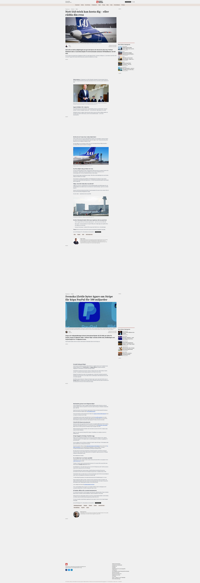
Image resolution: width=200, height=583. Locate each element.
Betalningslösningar (78, 505)
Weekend (72, 9)
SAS (83, 234)
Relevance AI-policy (115, 572)
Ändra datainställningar (116, 578)
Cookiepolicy (114, 570)
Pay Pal (82, 507)
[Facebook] (66, 570)
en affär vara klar (98, 417)
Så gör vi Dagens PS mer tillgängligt (118, 577)
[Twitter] (69, 570)
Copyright (114, 567)
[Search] (132, 2)
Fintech (90, 505)
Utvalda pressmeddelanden (117, 565)
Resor (77, 9)
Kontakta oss (114, 566)
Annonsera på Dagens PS (116, 573)
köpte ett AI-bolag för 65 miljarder (93, 446)
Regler (79, 234)
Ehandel (85, 505)
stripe (87, 507)
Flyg (74, 234)
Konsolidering (76, 507)
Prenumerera (128, 1)
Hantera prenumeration (116, 563)
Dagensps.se (67, 9)
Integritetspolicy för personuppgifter (118, 568)
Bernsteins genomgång (102, 425)
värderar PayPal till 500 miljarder (100, 413)
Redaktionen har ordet (116, 575)
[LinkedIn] (72, 570)
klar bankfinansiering (91, 411)
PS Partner (114, 576)
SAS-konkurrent (89, 234)
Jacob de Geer (101, 505)
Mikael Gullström (83, 511)
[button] (91, 93)
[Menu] (134, 2)
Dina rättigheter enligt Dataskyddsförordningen (120, 571)
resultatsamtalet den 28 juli (89, 484)
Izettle (95, 505)
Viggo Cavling (82, 238)
